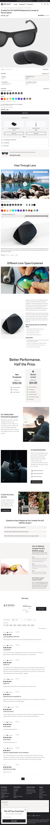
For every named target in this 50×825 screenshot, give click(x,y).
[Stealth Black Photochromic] (26, 205)
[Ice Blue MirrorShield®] (16, 99)
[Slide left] (1, 69)
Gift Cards (2, 797)
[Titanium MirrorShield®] (27, 99)
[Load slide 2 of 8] (3, 69)
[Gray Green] (7, 93)
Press (14, 793)
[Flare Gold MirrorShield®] (10, 99)
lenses (15, 625)
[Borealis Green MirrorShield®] (34, 210)
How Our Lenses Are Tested (31, 792)
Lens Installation (42, 792)
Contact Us (41, 797)
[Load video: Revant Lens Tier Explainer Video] (25, 280)
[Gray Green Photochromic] (29, 205)
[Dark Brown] (5, 93)
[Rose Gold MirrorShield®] (7, 99)
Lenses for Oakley (4, 789)
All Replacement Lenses (5, 793)
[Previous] (3, 128)
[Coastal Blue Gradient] (21, 93)
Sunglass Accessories (4, 796)
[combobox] (45, 4)
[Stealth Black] (2, 93)
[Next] (47, 128)
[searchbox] (7, 620)
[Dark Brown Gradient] (16, 93)
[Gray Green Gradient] (19, 93)
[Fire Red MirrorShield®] (5, 99)
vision (29, 625)
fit (4, 625)
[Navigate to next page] (31, 779)
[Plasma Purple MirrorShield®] (21, 99)
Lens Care (41, 790)
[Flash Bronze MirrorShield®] (30, 99)
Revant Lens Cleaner (36, 128)
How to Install (46, 69)
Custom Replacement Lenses (42, 582)
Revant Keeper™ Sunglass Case (14, 128)
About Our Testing (36, 482)
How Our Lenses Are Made (30, 790)
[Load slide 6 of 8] (8, 69)
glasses (32, 625)
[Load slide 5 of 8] (7, 69)
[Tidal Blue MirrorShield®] (19, 99)
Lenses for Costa (4, 792)
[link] (43, 15)
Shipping (40, 793)
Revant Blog (16, 790)
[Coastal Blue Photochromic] (32, 205)
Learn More (20, 104)
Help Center (41, 789)
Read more (26, 673)
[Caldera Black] (34, 205)
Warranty (40, 796)
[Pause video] (25, 439)
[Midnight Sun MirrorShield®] (2, 99)
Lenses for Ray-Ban (4, 790)
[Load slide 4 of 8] (6, 69)
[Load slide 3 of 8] (4, 69)
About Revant (16, 789)
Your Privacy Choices (37, 815)
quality (11, 625)
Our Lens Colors (29, 793)
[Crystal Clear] (24, 205)
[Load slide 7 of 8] (9, 69)
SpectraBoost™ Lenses (30, 789)
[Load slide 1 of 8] (2, 69)
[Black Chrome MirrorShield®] (24, 99)
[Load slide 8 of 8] (11, 69)
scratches (24, 625)
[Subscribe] (46, 804)
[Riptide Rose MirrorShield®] (37, 210)
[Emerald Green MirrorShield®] (13, 99)
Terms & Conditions (28, 815)
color (7, 625)
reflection (19, 625)
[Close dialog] (25, 810)
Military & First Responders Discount (18, 797)
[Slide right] (12, 69)
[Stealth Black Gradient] (13, 93)
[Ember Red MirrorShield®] (32, 210)
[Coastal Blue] (10, 93)
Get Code (14, 821)
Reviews (15, 792)
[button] (15, 4)
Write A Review (41, 609)
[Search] (42, 4)
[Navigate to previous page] (19, 779)
